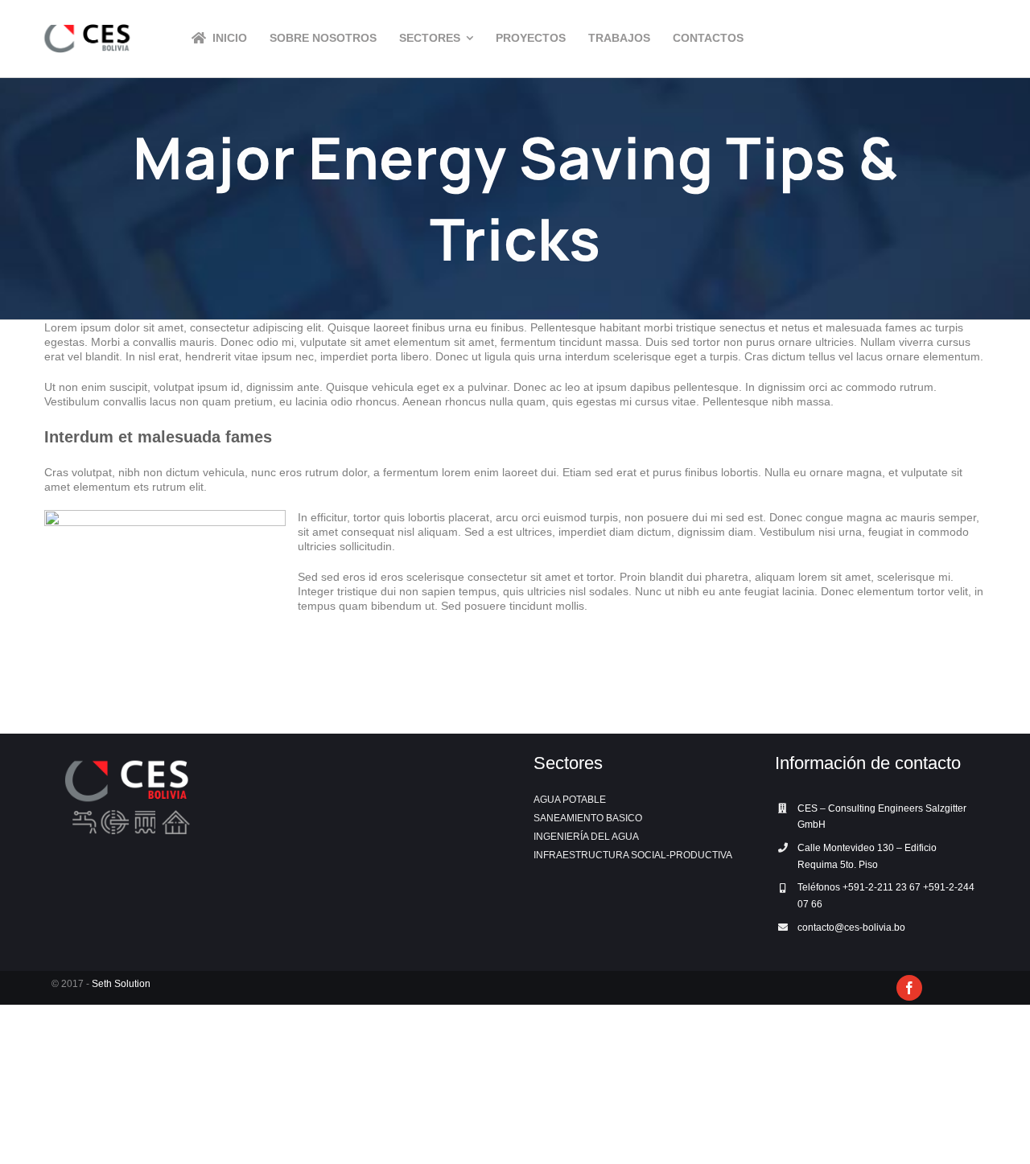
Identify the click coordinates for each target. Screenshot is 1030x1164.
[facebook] (909, 988)
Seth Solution (121, 983)
